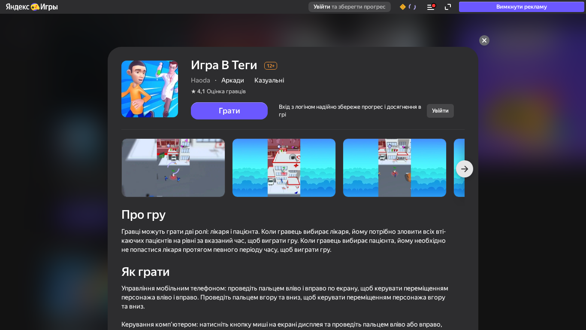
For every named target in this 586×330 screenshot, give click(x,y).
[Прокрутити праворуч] (464, 168)
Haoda (200, 80)
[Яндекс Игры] (31, 6)
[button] (31, 6)
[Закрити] (484, 40)
